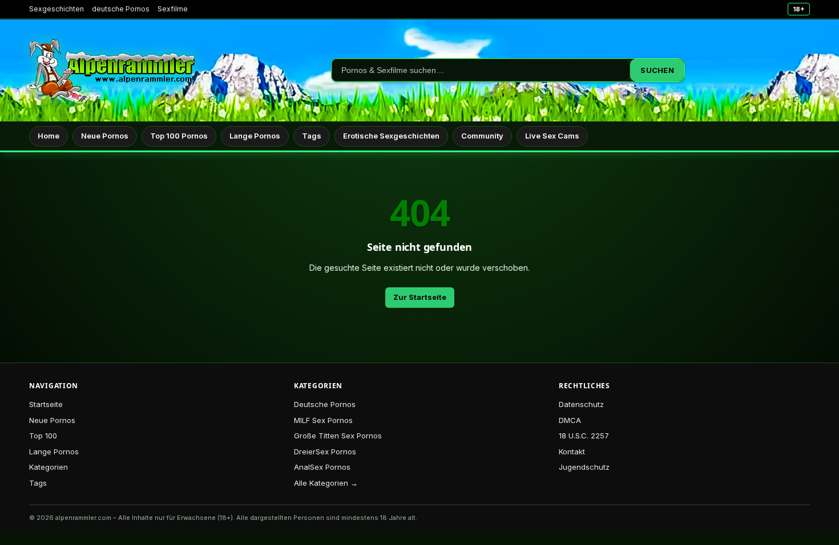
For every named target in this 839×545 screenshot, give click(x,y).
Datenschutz (581, 404)
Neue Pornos (104, 135)
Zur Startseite (419, 297)
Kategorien (48, 466)
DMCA (570, 420)
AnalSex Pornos (322, 466)
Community (482, 135)
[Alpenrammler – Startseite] (112, 70)
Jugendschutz (584, 466)
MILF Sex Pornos (323, 420)
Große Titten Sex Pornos (338, 435)
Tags (311, 135)
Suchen (657, 70)
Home (48, 135)
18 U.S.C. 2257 (584, 435)
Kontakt (572, 451)
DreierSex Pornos (325, 451)
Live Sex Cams (552, 135)
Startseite (46, 404)
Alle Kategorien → (326, 482)
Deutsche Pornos (325, 404)
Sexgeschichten (56, 9)
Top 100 (43, 435)
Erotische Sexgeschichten (391, 135)
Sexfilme (173, 9)
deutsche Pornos (121, 9)
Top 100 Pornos (179, 135)
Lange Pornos (254, 135)
